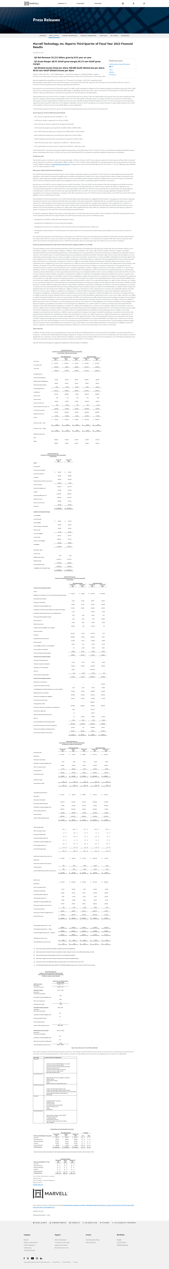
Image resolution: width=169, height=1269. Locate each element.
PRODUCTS (62, 3)
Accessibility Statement (124, 1223)
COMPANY (80, 3)
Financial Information (88, 35)
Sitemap (104, 1223)
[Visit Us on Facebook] (24, 1258)
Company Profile (58, 1223)
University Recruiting (92, 1240)
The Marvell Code (29, 1250)
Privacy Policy (66, 1262)
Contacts (74, 1223)
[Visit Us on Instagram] (37, 1258)
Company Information (69, 35)
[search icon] (144, 3)
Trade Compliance (29, 1245)
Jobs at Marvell (90, 1242)
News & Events (54, 35)
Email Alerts (40, 1223)
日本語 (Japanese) (122, 1245)
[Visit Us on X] (28, 1258)
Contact (75, 1262)
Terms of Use (56, 1262)
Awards (26, 1240)
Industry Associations (31, 1242)
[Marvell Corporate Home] (30, 3)
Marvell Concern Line (61, 1248)
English (119, 1240)
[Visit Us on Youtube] (32, 1258)
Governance (125, 35)
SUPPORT (98, 3)
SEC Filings (114, 35)
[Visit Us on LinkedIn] (41, 1258)
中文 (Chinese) (121, 1242)
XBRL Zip (113, 74)
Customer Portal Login (62, 1242)
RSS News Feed (90, 1223)
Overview (43, 35)
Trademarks (27, 1248)
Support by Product (61, 1245)
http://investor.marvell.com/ (61, 164)
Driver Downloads (60, 1240)
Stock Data (103, 35)
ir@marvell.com (38, 1185)
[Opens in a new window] (50, 1193)
